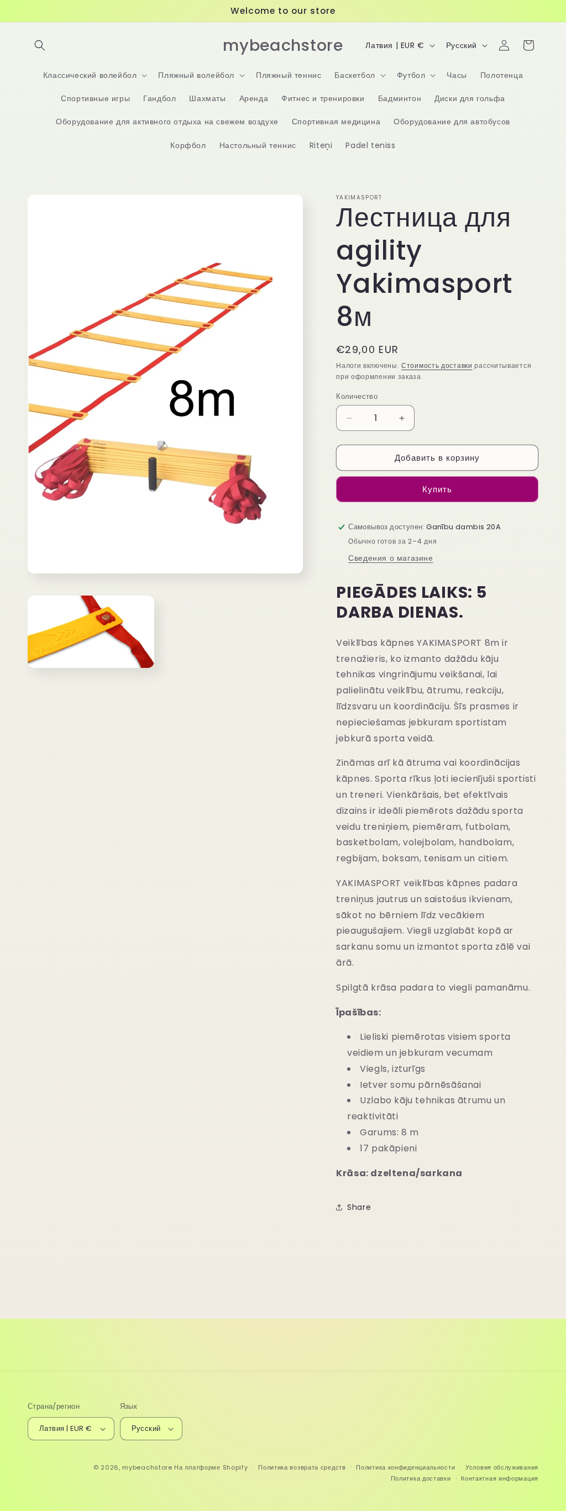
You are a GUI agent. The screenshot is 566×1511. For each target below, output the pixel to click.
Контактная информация (499, 1478)
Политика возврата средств (302, 1467)
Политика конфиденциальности (405, 1467)
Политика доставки (421, 1478)
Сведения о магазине (390, 558)
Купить (437, 489)
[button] (40, 45)
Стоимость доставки (437, 365)
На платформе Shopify (211, 1467)
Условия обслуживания (501, 1467)
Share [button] (359, 1207)
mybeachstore (147, 1467)
